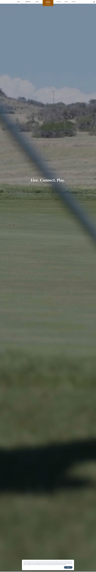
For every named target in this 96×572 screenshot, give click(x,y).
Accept (68, 567)
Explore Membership (48, 184)
